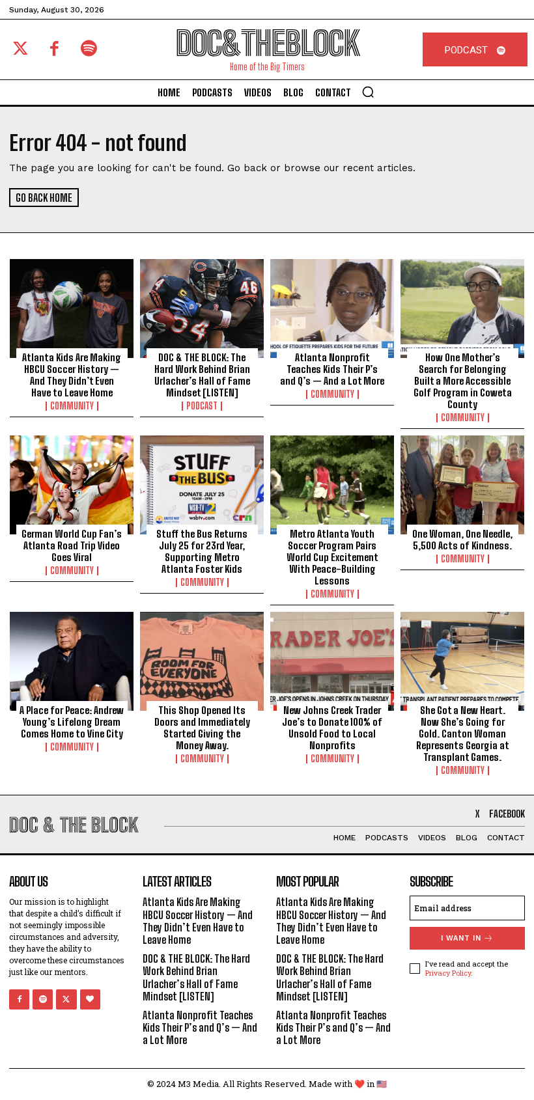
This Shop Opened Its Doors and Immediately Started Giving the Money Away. (202, 727)
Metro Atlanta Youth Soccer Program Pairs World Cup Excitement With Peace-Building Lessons (332, 557)
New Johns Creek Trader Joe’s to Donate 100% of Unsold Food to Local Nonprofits (332, 727)
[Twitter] (21, 50)
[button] (368, 92)
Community (72, 406)
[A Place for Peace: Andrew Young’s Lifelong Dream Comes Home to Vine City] (72, 661)
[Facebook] (55, 50)
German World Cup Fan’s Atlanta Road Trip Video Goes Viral (71, 545)
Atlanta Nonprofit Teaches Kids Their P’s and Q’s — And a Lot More (332, 369)
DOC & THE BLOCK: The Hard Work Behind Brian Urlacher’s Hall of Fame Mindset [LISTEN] (202, 374)
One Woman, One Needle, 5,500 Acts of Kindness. (462, 539)
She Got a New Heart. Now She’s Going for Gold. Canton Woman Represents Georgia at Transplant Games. (462, 733)
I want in (461, 938)
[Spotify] (89, 50)
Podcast (202, 406)
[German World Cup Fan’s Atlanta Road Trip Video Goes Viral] (72, 484)
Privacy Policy (448, 973)
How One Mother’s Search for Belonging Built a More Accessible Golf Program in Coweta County (463, 380)
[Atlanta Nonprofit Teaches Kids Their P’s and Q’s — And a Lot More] (332, 308)
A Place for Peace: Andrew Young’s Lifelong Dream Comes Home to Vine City (72, 721)
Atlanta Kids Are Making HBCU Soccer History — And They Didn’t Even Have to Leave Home (71, 374)
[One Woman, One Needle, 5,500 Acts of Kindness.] (462, 484)
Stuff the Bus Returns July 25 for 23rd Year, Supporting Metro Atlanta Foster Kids (201, 551)
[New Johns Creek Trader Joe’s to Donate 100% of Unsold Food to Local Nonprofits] (332, 661)
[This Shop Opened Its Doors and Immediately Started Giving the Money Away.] (202, 661)
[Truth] (90, 999)
